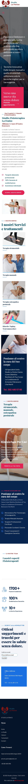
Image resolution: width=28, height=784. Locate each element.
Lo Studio (4, 732)
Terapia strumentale (11, 248)
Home (3, 729)
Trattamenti (4, 738)
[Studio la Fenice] (10, 5)
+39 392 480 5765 (6, 763)
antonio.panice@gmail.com (9, 758)
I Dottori (3, 735)
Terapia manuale (9, 275)
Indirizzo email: (6, 652)
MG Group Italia (19, 780)
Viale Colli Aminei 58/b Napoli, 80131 (11, 754)
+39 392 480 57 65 (13, 683)
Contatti (3, 741)
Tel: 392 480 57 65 (13, 389)
